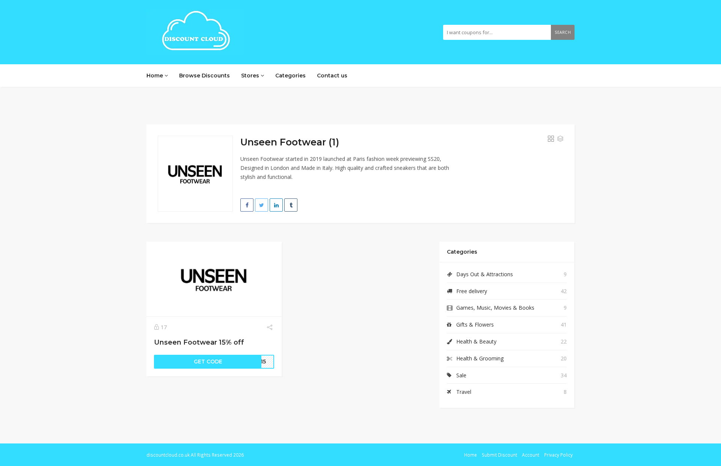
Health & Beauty (476, 341)
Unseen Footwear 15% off (199, 342)
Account (530, 455)
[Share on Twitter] (261, 205)
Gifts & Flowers (475, 324)
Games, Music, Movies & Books (495, 307)
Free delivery (471, 291)
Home (155, 75)
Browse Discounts (204, 75)
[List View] (560, 139)
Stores (251, 75)
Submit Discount (499, 455)
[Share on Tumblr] (290, 205)
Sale (461, 375)
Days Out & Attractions (484, 274)
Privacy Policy (558, 455)
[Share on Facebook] (246, 205)
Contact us (332, 75)
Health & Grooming (480, 358)
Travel (463, 391)
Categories (290, 75)
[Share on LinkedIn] (276, 205)
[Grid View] (551, 139)
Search (563, 32)
